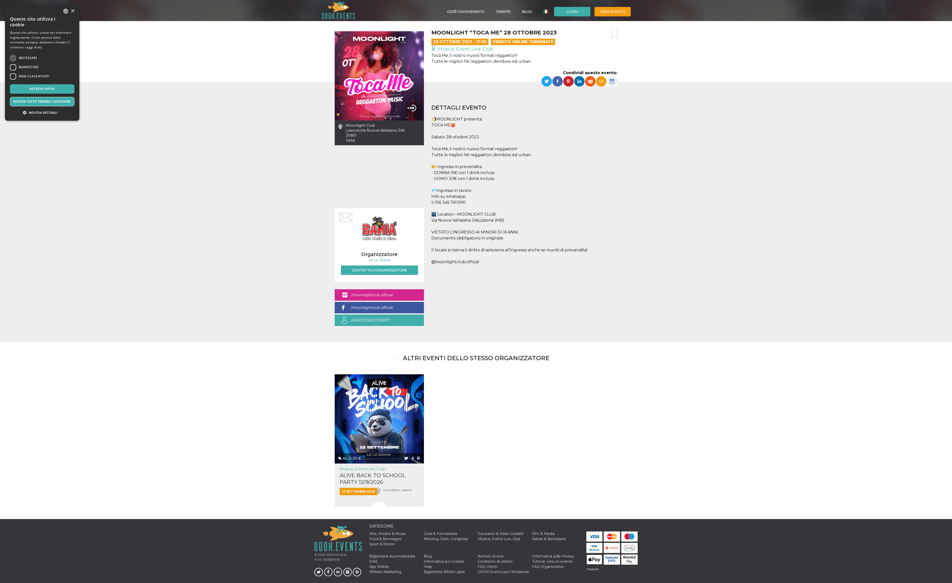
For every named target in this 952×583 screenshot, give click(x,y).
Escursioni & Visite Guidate (501, 533)
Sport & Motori (382, 544)
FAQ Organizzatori (548, 566)
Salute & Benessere (549, 539)
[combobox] (65, 11)
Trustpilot (592, 569)
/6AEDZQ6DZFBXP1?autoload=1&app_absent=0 (376, 322)
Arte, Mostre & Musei (387, 533)
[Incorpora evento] (601, 81)
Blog (527, 11)
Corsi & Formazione (440, 533)
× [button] (72, 11)
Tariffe (503, 11)
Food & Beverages (385, 539)
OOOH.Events (336, 554)
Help (428, 566)
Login (572, 11)
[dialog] (42, 63)
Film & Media (543, 533)
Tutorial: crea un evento (552, 561)
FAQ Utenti (487, 566)
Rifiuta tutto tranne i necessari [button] (42, 101)
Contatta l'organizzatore (379, 270)
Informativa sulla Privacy (553, 556)
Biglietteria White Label (444, 572)
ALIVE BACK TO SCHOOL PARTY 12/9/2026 (373, 478)
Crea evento (612, 11)
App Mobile (379, 566)
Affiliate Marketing (385, 572)
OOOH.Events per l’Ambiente (503, 572)
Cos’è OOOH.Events (465, 11)
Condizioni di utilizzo (495, 561)
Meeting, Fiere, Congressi (446, 539)
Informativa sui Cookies (444, 561)
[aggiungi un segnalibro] (614, 34)
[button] (42, 113)
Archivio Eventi (491, 556)
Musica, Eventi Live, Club (465, 49)
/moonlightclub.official (372, 294)
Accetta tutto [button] (42, 89)
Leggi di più (33, 47)
